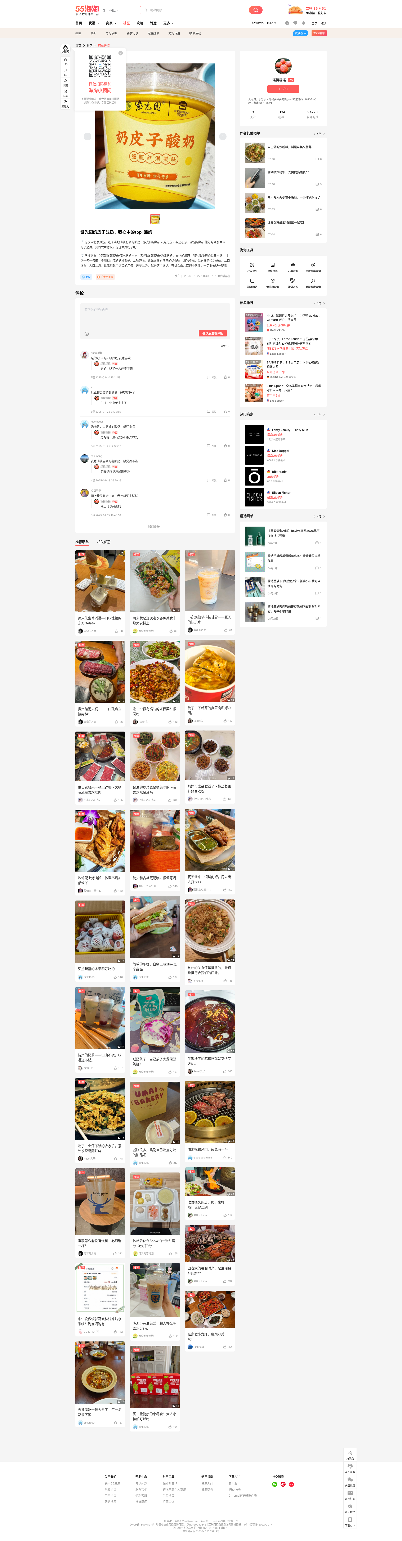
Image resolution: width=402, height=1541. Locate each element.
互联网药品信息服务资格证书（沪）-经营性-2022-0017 (240, 1524)
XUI (93, 387)
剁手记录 (132, 33)
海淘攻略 (111, 33)
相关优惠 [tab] (104, 542)
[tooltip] (100, 79)
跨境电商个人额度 (174, 1489)
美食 (87, 276)
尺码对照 (252, 271)
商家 (109, 23)
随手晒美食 (107, 276)
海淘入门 (207, 1483)
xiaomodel (97, 421)
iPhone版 (235, 1489)
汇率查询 (293, 271)
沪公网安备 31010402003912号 (201, 1531)
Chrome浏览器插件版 (243, 1495)
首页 (78, 45)
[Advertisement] (283, 661)
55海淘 (87, 10)
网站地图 (110, 1501)
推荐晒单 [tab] (82, 542)
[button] (111, 10)
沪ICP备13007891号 (142, 1524)
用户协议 (110, 1495)
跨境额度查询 (313, 287)
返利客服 (141, 1495)
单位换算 (273, 271)
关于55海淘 (112, 1483)
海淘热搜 (207, 1489)
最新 (93, 33)
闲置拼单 (153, 33)
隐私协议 (110, 1489)
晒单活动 (195, 33)
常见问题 (141, 1483)
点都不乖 (96, 490)
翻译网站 (252, 287)
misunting (96, 455)
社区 (78, 33)
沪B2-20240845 (197, 1524)
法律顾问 (141, 1501)
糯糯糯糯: (105, 363)
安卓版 (233, 1483)
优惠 (92, 23)
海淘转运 (174, 33)
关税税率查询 (313, 271)
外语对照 (293, 287)
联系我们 (141, 1489)
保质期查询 (272, 287)
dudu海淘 (96, 352)
